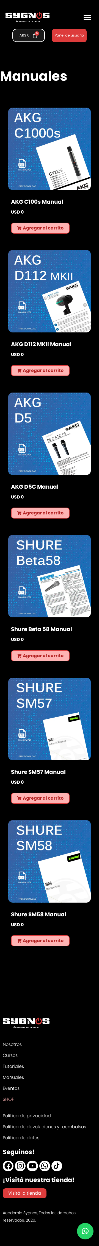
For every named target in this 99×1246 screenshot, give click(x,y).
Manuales (13, 1077)
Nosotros (12, 1044)
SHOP (8, 1099)
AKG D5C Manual (35, 487)
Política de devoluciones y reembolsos (44, 1127)
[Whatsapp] (44, 1166)
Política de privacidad (27, 1116)
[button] (87, 17)
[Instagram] (20, 1166)
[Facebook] (8, 1166)
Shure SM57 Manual (38, 772)
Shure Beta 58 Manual (41, 629)
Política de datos (21, 1138)
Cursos (10, 1055)
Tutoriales (13, 1066)
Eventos (11, 1088)
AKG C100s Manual (37, 202)
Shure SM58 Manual (38, 914)
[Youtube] (32, 1166)
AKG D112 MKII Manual (41, 344)
